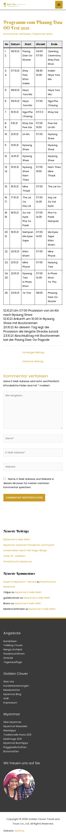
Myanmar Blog (12, 694)
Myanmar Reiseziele (15, 726)
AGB (6, 698)
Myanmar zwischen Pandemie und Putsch (28, 545)
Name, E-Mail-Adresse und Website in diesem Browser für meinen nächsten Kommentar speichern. (28, 483)
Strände (8, 658)
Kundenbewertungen (16, 685)
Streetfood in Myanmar (17, 561)
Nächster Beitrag (33, 361)
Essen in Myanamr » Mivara (19, 581)
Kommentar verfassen (17, 34)
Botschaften (11, 751)
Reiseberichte (11, 690)
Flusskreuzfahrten (14, 653)
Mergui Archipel (12, 649)
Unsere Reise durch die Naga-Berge (25, 550)
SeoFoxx (19, 830)
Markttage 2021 (12, 739)
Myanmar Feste (43, 34)
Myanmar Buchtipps (15, 743)
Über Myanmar (12, 722)
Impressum (10, 702)
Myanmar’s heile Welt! (16, 539)
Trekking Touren (13, 645)
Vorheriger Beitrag (33, 352)
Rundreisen (10, 641)
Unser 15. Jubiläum (14, 556)
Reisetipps (9, 730)
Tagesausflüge (12, 662)
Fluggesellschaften (15, 747)
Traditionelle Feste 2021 (17, 734)
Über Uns (8, 681)
